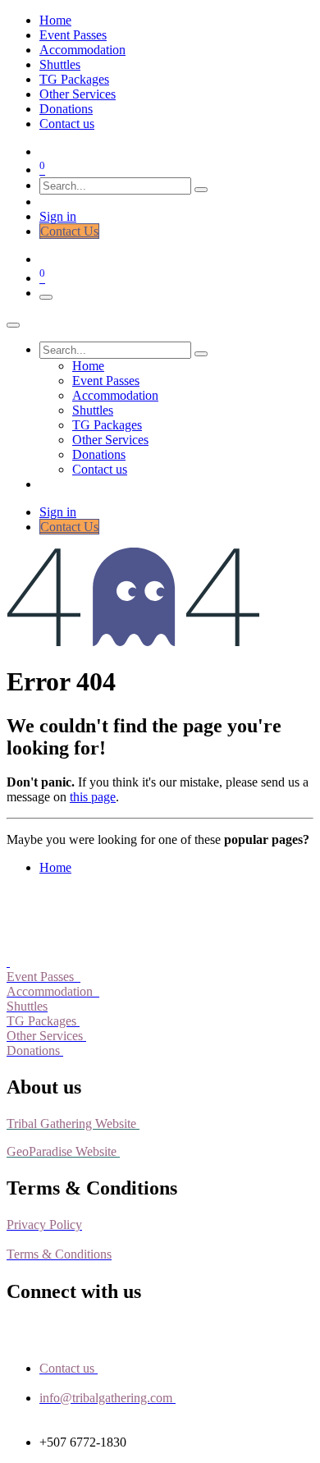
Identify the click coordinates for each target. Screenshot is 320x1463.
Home (55, 867)
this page (93, 797)
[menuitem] (55, 20)
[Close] (13, 325)
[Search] (201, 189)
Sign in (57, 216)
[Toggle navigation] (46, 297)
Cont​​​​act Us (69, 231)
